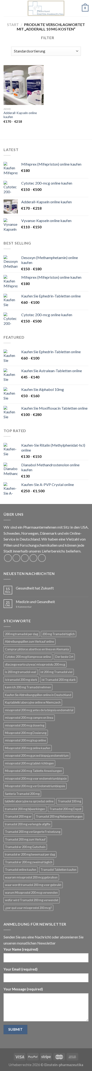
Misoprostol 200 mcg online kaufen (27, 748)
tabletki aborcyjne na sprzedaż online (29, 801)
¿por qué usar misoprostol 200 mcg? (28, 908)
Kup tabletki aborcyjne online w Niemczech (33, 702)
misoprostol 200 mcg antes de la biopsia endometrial (39, 710)
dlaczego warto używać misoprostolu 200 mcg (35, 664)
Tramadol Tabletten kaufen (58, 869)
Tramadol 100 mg (69, 801)
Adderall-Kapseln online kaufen (20, 115)
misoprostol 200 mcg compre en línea (29, 717)
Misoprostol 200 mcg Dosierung (25, 733)
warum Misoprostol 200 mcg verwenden (31, 892)
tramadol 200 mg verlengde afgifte (27, 824)
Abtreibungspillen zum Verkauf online (29, 641)
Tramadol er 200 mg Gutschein (25, 847)
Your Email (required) (21, 969)
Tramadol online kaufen (20, 869)
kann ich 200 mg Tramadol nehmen (28, 687)
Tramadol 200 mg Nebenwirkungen (59, 816)
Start (13, 24)
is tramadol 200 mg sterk (21, 680)
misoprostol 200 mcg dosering (24, 725)
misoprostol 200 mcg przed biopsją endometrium (37, 755)
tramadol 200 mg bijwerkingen (25, 809)
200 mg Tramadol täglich (58, 634)
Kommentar (24, 606)
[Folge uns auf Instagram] (16, 558)
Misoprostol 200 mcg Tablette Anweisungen (33, 771)
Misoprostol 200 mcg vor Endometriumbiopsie (35, 786)
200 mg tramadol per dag (21, 634)
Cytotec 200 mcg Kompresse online (28, 657)
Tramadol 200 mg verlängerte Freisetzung (32, 832)
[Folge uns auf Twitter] (25, 558)
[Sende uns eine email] (33, 558)
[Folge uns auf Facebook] (8, 558)
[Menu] (6, 8)
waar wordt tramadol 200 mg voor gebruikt (33, 885)
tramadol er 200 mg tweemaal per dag (30, 854)
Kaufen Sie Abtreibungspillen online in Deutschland (38, 695)
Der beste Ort (64, 657)
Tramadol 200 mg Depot (65, 809)
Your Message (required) (23, 989)
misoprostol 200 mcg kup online (25, 740)
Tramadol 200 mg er (18, 816)
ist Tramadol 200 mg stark (59, 680)
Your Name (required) (21, 949)
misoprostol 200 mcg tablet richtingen (29, 763)
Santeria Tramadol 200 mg (22, 794)
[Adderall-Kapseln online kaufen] (24, 85)
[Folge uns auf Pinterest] (42, 558)
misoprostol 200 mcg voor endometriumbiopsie (36, 778)
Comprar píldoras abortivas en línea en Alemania (37, 649)
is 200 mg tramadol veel (20, 672)
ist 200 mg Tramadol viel (56, 672)
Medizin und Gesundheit (35, 601)
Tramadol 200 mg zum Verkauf (25, 839)
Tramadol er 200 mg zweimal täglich (28, 862)
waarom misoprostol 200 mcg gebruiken (31, 877)
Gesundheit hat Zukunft (35, 588)
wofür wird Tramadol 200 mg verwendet (31, 900)
